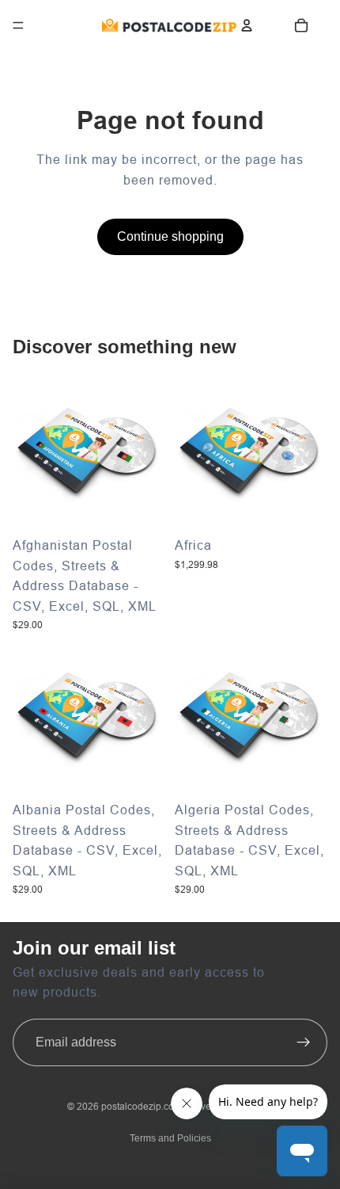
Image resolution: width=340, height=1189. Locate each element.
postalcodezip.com (141, 1106)
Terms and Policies (170, 1138)
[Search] (54, 25)
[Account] (246, 25)
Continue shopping (170, 236)
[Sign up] (303, 1042)
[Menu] (18, 25)
